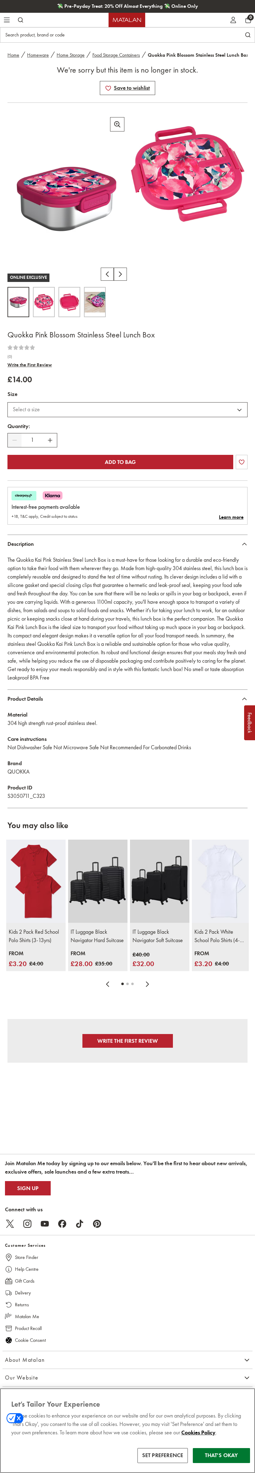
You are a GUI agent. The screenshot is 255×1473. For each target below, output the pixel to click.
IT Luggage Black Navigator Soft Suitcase (157, 936)
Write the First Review (29, 365)
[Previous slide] (107, 984)
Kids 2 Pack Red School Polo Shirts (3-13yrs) (34, 936)
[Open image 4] (95, 302)
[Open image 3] (69, 302)
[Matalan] (126, 20)
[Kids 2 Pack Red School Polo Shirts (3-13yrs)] (36, 881)
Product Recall (28, 1328)
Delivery (23, 1293)
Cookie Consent (30, 1340)
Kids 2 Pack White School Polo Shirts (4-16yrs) (217, 936)
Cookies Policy (198, 1432)
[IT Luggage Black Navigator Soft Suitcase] (159, 881)
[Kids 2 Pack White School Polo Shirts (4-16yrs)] (221, 881)
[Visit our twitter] (10, 1224)
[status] (32, 440)
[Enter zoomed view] (117, 124)
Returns (22, 1305)
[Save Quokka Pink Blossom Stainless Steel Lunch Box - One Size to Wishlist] (108, 88)
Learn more (231, 517)
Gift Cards (25, 1281)
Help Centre (27, 1269)
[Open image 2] (44, 302)
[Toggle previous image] (107, 274)
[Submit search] (20, 20)
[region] (127, 1430)
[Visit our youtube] (45, 1224)
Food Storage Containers (116, 55)
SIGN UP (28, 1188)
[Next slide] (147, 984)
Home (13, 55)
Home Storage (71, 55)
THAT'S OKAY (221, 1455)
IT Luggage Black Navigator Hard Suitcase (97, 936)
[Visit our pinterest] (97, 1224)
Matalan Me (27, 1316)
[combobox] (127, 409)
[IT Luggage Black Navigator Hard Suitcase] (98, 881)
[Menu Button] (7, 20)
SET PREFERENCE (162, 1455)
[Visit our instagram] (27, 1224)
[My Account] (233, 20)
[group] (26, 959)
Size (12, 394)
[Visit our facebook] (62, 1224)
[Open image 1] (18, 302)
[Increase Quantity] (50, 440)
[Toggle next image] (120, 274)
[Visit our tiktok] (80, 1224)
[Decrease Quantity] (14, 440)
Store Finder (26, 1257)
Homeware (38, 55)
